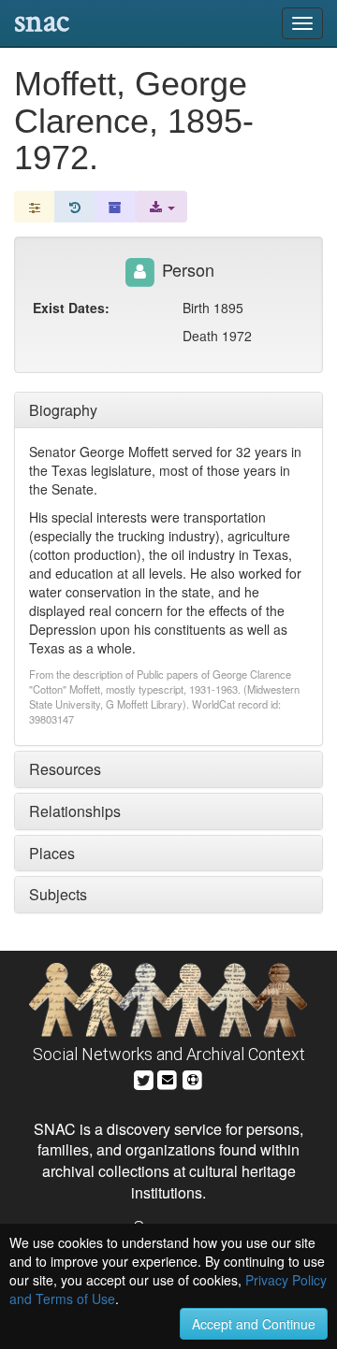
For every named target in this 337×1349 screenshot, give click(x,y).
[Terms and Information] (193, 1077)
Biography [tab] (63, 410)
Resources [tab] (65, 769)
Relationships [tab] (75, 811)
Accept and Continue (253, 1323)
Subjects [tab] (58, 894)
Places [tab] (52, 853)
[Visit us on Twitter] (144, 1077)
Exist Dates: (71, 307)
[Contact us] (167, 1077)
